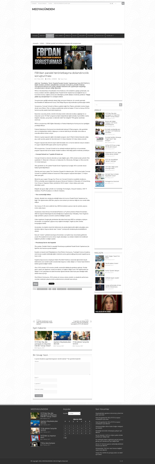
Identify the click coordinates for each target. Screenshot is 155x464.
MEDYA (42, 35)
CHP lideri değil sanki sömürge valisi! (111, 167)
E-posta (37, 383)
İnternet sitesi (39, 389)
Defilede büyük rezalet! (112, 278)
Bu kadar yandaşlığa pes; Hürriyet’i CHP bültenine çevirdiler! (112, 131)
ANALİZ (67, 35)
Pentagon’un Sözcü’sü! (112, 181)
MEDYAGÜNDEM (43, 9)
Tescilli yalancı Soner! (111, 263)
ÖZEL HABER (59, 35)
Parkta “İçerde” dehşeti (112, 270)
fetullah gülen (62, 289)
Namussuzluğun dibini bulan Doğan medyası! (109, 426)
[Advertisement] (90, 19)
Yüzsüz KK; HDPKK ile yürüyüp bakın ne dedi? (109, 453)
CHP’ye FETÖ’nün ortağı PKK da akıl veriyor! (112, 146)
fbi (50, 289)
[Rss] (110, 3)
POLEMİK (90, 35)
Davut (100, 454)
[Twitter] (112, 3)
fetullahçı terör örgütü (74, 289)
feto (54, 289)
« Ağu (65, 438)
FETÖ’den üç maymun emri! (48, 436)
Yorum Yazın (63, 79)
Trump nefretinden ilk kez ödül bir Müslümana (113, 286)
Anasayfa (34, 3)
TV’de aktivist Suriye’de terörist (49, 429)
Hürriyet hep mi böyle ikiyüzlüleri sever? (112, 175)
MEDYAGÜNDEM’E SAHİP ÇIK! (62, 3)
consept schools (42, 289)
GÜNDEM (49, 35)
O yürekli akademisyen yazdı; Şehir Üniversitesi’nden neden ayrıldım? (44, 322)
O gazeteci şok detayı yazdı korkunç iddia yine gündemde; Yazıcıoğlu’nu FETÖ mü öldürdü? (79, 322)
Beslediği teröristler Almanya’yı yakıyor (107, 431)
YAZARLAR (109, 35)
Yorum (37, 361)
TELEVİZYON (99, 35)
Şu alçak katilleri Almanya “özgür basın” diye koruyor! (113, 139)
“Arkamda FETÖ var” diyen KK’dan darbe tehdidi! (113, 153)
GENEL (42, 43)
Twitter (50, 3)
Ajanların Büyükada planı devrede (49, 422)
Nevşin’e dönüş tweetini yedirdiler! (104, 312)
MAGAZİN (82, 35)
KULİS (74, 35)
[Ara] (123, 3)
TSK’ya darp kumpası (48, 443)
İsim (36, 377)
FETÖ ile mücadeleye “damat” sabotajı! (111, 160)
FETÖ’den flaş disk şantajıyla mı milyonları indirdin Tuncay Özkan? (43, 344)
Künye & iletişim (42, 3)
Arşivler (65, 413)
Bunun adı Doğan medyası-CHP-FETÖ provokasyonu (111, 123)
